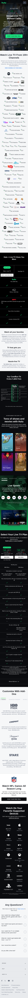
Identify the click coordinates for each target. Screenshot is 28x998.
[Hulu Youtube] (10, 980)
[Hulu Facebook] (3, 980)
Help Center (21, 908)
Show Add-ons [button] (13, 681)
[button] (25, 48)
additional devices (14, 818)
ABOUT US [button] (4, 974)
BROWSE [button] (4, 963)
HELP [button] (3, 968)
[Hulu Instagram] (12, 980)
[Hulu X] (6, 980)
